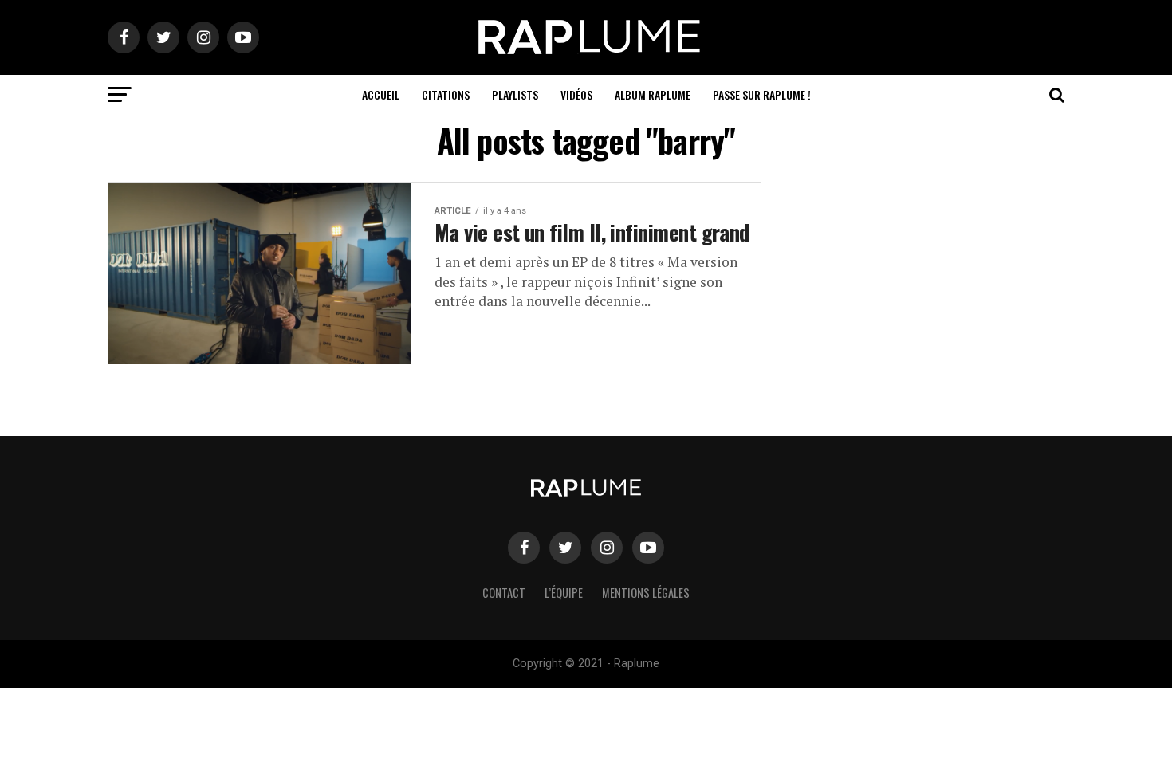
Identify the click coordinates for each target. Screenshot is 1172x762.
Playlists (515, 94)
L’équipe (564, 592)
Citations (446, 94)
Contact (503, 592)
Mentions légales (646, 592)
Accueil (380, 94)
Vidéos (576, 94)
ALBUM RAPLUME (652, 94)
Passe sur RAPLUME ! (762, 94)
